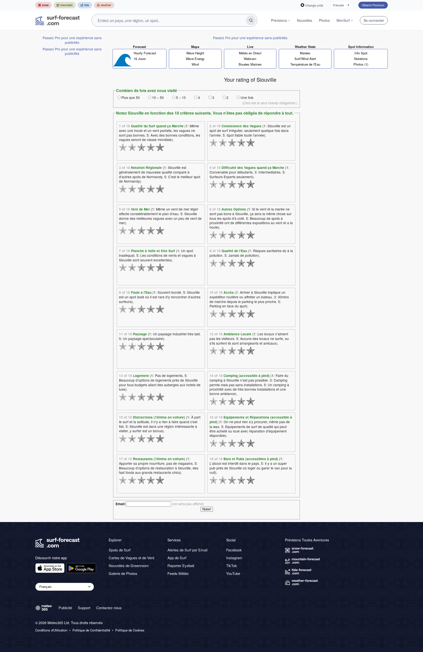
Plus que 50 (130, 97)
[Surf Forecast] (57, 20)
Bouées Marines (250, 64)
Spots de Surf (119, 549)
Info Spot (360, 53)
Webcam (250, 58)
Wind (195, 64)
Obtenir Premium (373, 5)
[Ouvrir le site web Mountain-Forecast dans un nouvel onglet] (65, 5)
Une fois (247, 97)
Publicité (65, 607)
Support (84, 607)
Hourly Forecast (145, 53)
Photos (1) (360, 64)
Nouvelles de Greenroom (129, 565)
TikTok (231, 565)
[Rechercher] (251, 20)
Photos (324, 20)
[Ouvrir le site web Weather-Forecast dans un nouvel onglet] (104, 5)
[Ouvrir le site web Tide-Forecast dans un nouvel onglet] (85, 5)
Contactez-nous (109, 607)
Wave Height (195, 53)
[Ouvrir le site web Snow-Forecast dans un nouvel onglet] (43, 5)
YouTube (233, 573)
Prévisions (279, 20)
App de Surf (176, 557)
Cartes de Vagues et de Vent (131, 557)
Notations (361, 58)
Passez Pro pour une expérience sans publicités (72, 40)
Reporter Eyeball (180, 565)
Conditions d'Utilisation (51, 630)
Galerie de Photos (123, 573)
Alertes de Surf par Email (187, 549)
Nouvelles (304, 20)
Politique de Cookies (129, 630)
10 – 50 (158, 97)
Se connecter (374, 20)
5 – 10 (181, 97)
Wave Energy (195, 58)
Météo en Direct (250, 53)
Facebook (234, 549)
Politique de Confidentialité (91, 630)
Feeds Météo (177, 573)
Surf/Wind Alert (305, 58)
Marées (305, 53)
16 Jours (140, 58)
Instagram (234, 557)
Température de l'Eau (305, 64)
